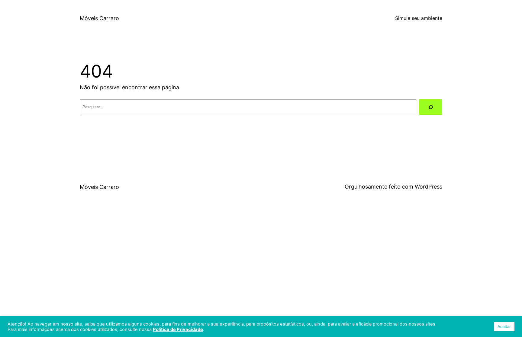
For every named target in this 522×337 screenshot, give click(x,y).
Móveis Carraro (99, 18)
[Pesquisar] (430, 107)
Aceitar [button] (504, 326)
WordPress (428, 186)
